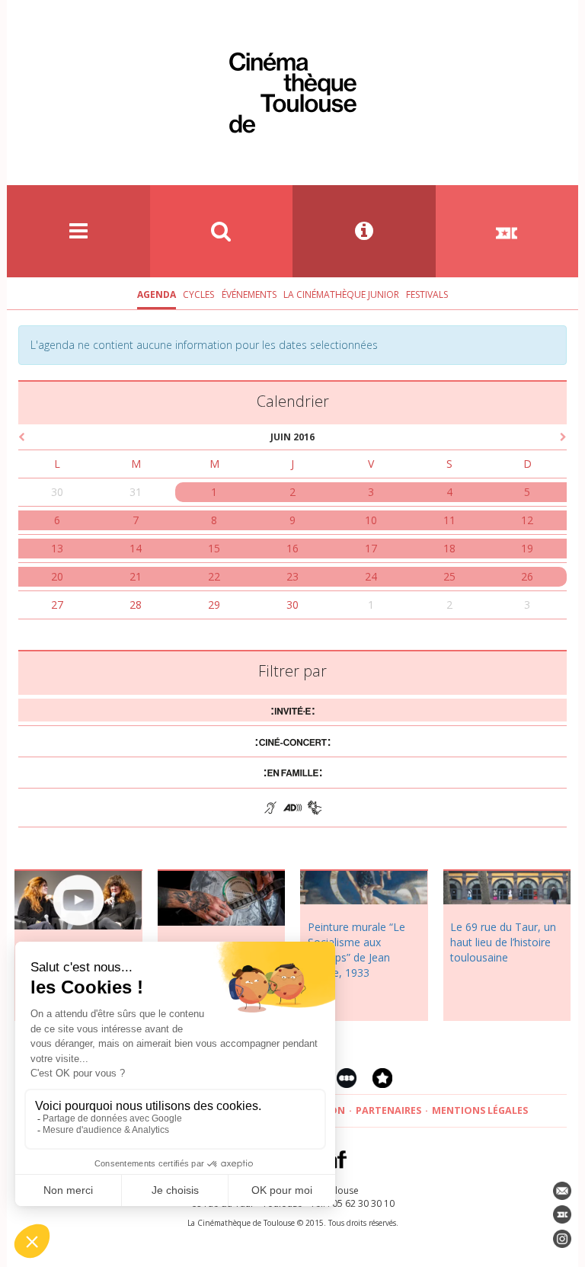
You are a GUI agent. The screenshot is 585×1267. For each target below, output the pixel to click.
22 (214, 576)
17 (371, 548)
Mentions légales (480, 1110)
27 (57, 604)
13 (57, 548)
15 (214, 548)
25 (449, 576)
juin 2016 (292, 436)
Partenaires (388, 1110)
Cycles (198, 294)
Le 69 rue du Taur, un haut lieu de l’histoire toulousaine (503, 942)
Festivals (427, 294)
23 (292, 576)
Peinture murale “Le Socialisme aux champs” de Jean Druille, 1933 (356, 950)
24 (371, 576)
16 (292, 548)
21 (135, 576)
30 (57, 492)
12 (527, 520)
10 (371, 520)
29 (214, 604)
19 (527, 548)
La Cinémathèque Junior (341, 294)
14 (135, 548)
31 (135, 492)
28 (135, 604)
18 (449, 548)
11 (449, 520)
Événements (249, 294)
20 (57, 576)
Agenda (156, 294)
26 (527, 576)
